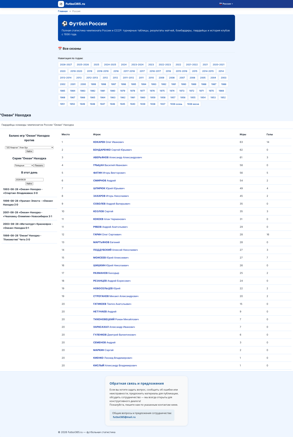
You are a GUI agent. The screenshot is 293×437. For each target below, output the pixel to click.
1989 (193, 84)
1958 (162, 97)
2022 (178, 64)
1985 (62, 90)
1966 (82, 97)
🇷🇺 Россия (226, 3)
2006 (192, 77)
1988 (203, 84)
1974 (172, 90)
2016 (168, 71)
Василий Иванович (110, 165)
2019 (89, 71)
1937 (162, 104)
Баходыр (106, 272)
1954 (203, 97)
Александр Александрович (117, 157)
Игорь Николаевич (111, 195)
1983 (82, 90)
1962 (122, 97)
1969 (221, 90)
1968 (62, 97)
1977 (142, 90)
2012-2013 (92, 77)
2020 (62, 71)
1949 (82, 104)
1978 (132, 90)
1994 (143, 84)
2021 (205, 64)
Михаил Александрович (115, 296)
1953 (213, 97)
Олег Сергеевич (107, 234)
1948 (92, 104)
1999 (93, 84)
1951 (62, 104)
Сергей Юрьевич (112, 149)
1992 (163, 84)
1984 (72, 90)
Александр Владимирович (115, 365)
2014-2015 (208, 71)
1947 (102, 104)
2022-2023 (165, 64)
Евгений (106, 242)
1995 (133, 84)
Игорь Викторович (109, 172)
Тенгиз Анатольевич (112, 303)
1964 (102, 97)
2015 (194, 71)
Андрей (104, 180)
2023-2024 (137, 64)
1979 (122, 90)
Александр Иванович (114, 326)
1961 (132, 97)
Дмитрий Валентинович (114, 334)
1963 (112, 97)
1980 (112, 90)
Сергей (103, 211)
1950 (72, 104)
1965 (92, 97)
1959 (152, 97)
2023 (151, 64)
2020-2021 (218, 64)
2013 (78, 77)
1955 (192, 97)
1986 (223, 84)
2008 (172, 77)
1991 (173, 84)
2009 (161, 77)
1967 (72, 97)
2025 (96, 64)
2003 (223, 77)
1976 (152, 90)
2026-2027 (66, 64)
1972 (191, 90)
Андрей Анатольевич (110, 226)
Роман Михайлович (116, 319)
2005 (203, 77)
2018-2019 (103, 71)
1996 (123, 84)
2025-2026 (83, 64)
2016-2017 (155, 71)
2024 (124, 64)
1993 (153, 84)
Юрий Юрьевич (109, 188)
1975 (162, 90)
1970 (211, 90)
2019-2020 (76, 71)
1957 (172, 97)
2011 (141, 77)
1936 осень (176, 104)
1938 (152, 104)
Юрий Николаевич (111, 265)
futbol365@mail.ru (124, 417)
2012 (105, 77)
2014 (221, 71)
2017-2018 (129, 71)
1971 (201, 90)
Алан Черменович (109, 219)
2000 (83, 84)
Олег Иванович (108, 141)
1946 (112, 104)
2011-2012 (128, 77)
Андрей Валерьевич (111, 203)
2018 (116, 71)
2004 (213, 77)
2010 (151, 77)
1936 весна (193, 104)
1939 (142, 104)
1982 (92, 90)
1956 (182, 97)
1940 (132, 104)
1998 (103, 84)
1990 (183, 84)
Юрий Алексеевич (110, 257)
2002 (62, 84)
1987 (213, 84)
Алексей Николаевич (115, 249)
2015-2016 (181, 71)
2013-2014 (65, 77)
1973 (181, 90)
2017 (142, 71)
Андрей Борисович (111, 280)
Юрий (106, 288)
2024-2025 (110, 64)
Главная (63, 11)
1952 (223, 97)
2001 (73, 84)
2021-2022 (192, 64)
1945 (122, 104)
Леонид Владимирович (112, 357)
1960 (142, 97)
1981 (102, 90)
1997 (113, 84)
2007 (182, 77)
